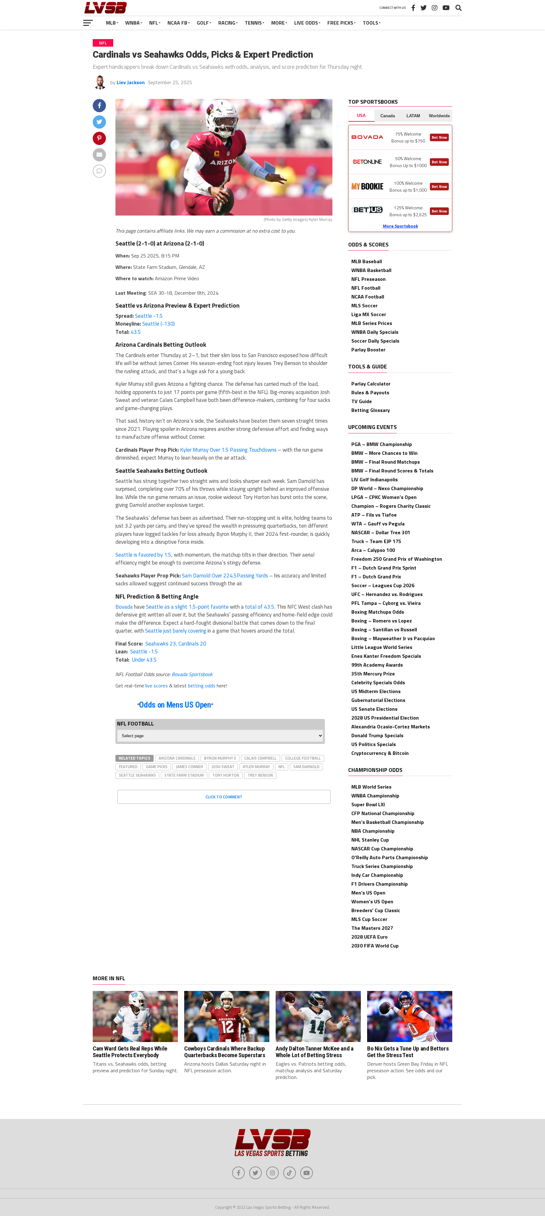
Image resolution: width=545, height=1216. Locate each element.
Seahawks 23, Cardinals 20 (175, 644)
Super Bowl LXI (368, 804)
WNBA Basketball (371, 270)
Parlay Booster (368, 349)
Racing (226, 22)
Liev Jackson (131, 82)
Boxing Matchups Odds (377, 612)
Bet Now (439, 137)
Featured (128, 766)
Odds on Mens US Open (175, 704)
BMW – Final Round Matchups (385, 462)
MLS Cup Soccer (369, 919)
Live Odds (306, 22)
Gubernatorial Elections (378, 700)
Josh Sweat (223, 766)
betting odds (201, 685)
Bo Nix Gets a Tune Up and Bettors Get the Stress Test (407, 1052)
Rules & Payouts (370, 392)
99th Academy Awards (377, 665)
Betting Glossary (370, 410)
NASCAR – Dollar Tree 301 (380, 532)
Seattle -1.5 (149, 316)
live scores (156, 685)
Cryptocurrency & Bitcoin (380, 753)
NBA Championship (373, 831)
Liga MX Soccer (368, 314)
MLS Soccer (364, 305)
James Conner (189, 766)
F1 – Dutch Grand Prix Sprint (383, 567)
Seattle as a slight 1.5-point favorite (187, 607)
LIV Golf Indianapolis (374, 479)
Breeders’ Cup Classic (375, 910)
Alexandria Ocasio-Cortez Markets (390, 726)
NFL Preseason (368, 279)
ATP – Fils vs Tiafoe (374, 514)
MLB (111, 22)
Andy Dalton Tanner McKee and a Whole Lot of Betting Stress (314, 1052)
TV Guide (361, 401)
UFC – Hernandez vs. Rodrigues (387, 594)
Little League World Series (381, 647)
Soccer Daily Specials (375, 341)
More (278, 22)
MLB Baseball (366, 261)
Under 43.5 (144, 660)
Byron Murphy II (220, 758)
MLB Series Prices (371, 323)
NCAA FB (177, 22)
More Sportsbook (400, 226)
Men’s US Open (368, 892)
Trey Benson (260, 775)
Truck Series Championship (382, 866)
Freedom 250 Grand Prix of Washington (396, 559)
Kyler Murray (256, 766)
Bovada (124, 607)
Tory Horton (225, 775)
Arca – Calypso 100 (373, 550)
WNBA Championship (375, 795)
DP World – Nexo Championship (387, 488)
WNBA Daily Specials (374, 332)
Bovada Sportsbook (192, 674)
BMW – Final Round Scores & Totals (392, 470)
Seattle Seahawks (137, 775)
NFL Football (365, 288)
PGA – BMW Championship (381, 444)
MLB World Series (371, 786)
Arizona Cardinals (177, 758)
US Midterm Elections (376, 691)
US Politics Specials (373, 744)
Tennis (253, 22)
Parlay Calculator (370, 383)
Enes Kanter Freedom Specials (386, 656)
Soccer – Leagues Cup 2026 (382, 585)
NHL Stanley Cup (370, 839)
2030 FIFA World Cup (375, 945)
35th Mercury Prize (373, 673)
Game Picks (156, 766)
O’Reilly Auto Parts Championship (389, 857)
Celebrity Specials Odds (378, 682)
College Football (303, 758)
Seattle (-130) (158, 324)
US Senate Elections (374, 709)
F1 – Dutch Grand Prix (376, 576)
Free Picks (340, 22)
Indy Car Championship (377, 875)
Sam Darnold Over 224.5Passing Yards (225, 575)
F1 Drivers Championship (379, 884)
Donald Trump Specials (377, 735)
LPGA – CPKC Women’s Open (384, 497)
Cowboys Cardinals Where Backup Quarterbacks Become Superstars (224, 1052)
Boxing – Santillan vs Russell (384, 629)
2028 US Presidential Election (385, 717)
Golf (203, 22)
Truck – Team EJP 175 (376, 541)
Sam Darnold (306, 766)
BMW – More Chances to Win (384, 453)
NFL (153, 22)
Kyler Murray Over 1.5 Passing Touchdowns (228, 450)
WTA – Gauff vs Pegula (378, 523)
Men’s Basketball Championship (387, 822)
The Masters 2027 (372, 928)
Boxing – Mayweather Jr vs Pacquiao (393, 638)
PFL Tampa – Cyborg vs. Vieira (386, 603)
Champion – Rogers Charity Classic (391, 506)
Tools (370, 22)
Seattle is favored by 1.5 (143, 555)
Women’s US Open (372, 901)
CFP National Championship (382, 813)
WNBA (132, 22)
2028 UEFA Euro (369, 937)
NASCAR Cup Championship (382, 848)
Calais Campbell (260, 758)
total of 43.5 (259, 607)
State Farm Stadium (184, 775)
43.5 (136, 332)
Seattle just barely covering (175, 631)
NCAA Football (367, 296)
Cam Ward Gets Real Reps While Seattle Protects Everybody (130, 1052)
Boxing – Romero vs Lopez (381, 620)
